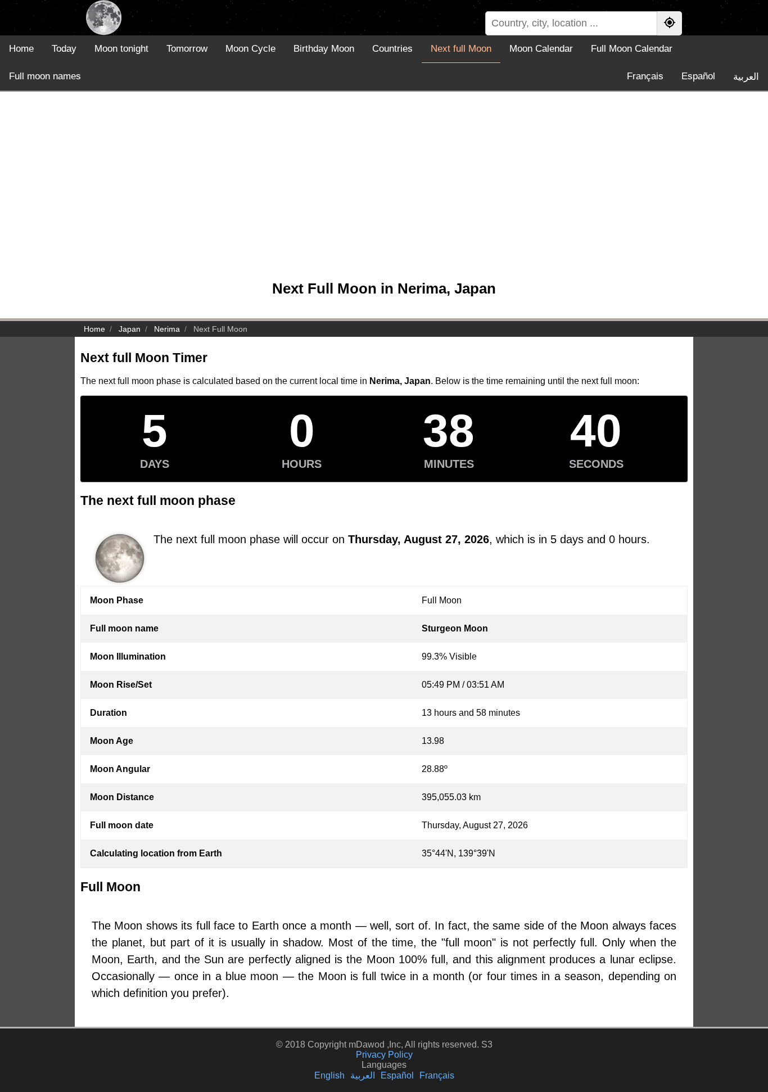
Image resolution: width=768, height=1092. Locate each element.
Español (698, 76)
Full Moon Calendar (631, 48)
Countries (392, 48)
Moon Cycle (250, 48)
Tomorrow (186, 48)
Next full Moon (461, 48)
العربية (746, 76)
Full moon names (45, 76)
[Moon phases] (103, 17)
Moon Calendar (541, 48)
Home (21, 48)
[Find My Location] (669, 23)
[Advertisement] (384, 191)
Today (64, 48)
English (329, 1075)
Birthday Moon (323, 48)
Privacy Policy (384, 1054)
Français (645, 76)
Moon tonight (121, 48)
